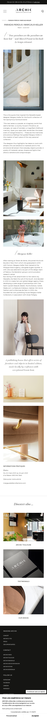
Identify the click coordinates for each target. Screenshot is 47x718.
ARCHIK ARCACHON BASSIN (11, 663)
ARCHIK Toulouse (23, 545)
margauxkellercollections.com (14, 483)
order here (37, 2)
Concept (6, 635)
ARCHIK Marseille (9, 660)
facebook (6, 682)
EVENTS (4, 20)
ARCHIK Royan (7, 666)
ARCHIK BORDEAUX (9, 669)
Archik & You (7, 638)
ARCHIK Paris (7, 654)
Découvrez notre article (12, 479)
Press (5, 641)
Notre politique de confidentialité (12, 708)
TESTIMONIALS (23, 581)
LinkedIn (6, 685)
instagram (6, 679)
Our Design (23, 618)
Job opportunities (9, 644)
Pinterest (6, 688)
